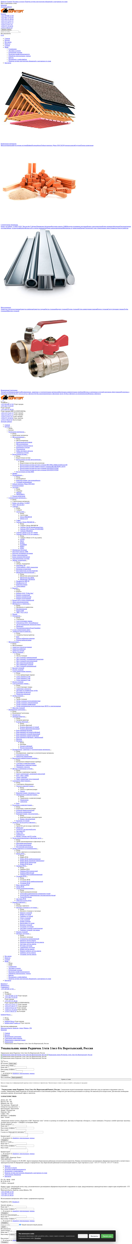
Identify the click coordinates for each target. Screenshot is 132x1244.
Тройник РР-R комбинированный (31, 874)
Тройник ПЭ (20, 834)
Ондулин (78, 145)
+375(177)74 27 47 (7, 416)
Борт (17, 636)
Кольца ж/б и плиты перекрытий (36, 228)
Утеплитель (88, 228)
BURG (22, 543)
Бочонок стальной (26, 925)
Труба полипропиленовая (24, 888)
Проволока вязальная (23, 694)
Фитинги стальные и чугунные (26, 907)
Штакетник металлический (25, 572)
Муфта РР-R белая (26, 864)
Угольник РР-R (25, 883)
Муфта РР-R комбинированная (30, 859)
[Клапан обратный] (29, 722)
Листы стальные (50, 309)
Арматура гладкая (39, 309)
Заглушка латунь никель (28, 944)
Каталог (7, 40)
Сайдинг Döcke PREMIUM (25, 522)
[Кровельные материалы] (25, 432)
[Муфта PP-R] (25, 854)
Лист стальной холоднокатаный (26, 661)
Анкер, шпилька (21, 777)
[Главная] (12, 399)
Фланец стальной (22, 932)
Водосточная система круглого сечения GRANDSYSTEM (39, 468)
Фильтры (19, 741)
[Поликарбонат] (22, 475)
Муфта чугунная (25, 914)
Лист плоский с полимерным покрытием (29, 659)
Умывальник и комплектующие (26, 794)
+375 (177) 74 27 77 (7, 413)
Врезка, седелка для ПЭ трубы (26, 836)
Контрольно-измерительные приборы (71, 392)
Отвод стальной (25, 918)
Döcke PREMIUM (26, 517)
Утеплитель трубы (22, 755)
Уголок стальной (73, 309)
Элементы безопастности (24, 445)
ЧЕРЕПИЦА (20, 494)
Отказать (83, 1236)
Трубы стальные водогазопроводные (28, 701)
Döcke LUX (24, 518)
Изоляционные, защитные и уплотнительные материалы (40, 392)
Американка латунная (27, 947)
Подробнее (38, 1238)
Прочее (82, 228)
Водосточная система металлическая (28, 459)
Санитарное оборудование (112, 392)
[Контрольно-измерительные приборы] (38, 758)
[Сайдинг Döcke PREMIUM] (35, 522)
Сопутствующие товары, (24, 621)
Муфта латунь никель (27, 949)
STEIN (22, 539)
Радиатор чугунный (22, 821)
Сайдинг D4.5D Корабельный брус (31, 527)
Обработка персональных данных (20, 56)
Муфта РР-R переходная (28, 862)
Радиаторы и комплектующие (22, 805)
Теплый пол (5, 392)
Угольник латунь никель (28, 954)
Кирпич (22, 228)
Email (3, 1071)
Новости (3, 1)
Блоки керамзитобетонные (111, 226)
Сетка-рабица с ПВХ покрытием (27, 567)
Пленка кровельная (87, 145)
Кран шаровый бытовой (24, 730)
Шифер (29, 145)
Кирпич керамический (23, 597)
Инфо (6, 47)
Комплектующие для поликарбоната (28, 480)
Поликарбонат (36, 145)
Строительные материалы (9, 225)
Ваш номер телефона (8, 1069)
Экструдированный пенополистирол (28, 624)
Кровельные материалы (8, 143)
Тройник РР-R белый (27, 873)
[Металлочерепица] (25, 437)
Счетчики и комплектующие (25, 763)
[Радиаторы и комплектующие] (33, 805)
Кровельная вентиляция (24, 442)
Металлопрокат (6, 307)
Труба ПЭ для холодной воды (26, 829)
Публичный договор (15, 52)
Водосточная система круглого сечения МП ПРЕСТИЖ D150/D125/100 (43, 465)
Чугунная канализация (23, 845)
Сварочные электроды (23, 689)
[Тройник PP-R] (26, 866)
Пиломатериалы (21, 609)
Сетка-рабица (20, 586)
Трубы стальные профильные (26, 704)
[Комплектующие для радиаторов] (38, 814)
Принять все (107, 1236)
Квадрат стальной (62, 309)
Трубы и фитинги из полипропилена (76, 394)
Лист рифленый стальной (24, 664)
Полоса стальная (102, 309)
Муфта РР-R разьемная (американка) (32, 860)
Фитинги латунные (22, 933)
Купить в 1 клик (66, 1079)
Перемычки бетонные (43, 226)
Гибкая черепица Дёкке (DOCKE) (52, 145)
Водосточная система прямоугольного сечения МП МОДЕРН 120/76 (42, 466)
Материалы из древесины (71, 228)
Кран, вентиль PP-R (22, 885)
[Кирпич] (18, 588)
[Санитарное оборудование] (30, 781)
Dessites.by (15, 1202)
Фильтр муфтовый (26, 746)
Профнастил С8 (21, 583)
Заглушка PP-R (21, 899)
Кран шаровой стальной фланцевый (28, 734)
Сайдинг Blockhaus (26, 531)
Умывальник (24, 800)
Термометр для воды (23, 767)
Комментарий (5, 1136)
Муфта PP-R (20, 854)
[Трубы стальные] (24, 696)
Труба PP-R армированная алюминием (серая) (35, 893)
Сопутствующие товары (116, 309)
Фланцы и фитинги (94, 394)
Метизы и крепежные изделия (93, 392)
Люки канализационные (55, 228)
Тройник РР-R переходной (29, 871)
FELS (22, 541)
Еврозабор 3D (20, 565)
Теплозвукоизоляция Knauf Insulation (28, 628)
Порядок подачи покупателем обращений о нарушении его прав (46, 1)
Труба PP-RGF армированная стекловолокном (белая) (38, 895)
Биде (17, 803)
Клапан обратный (22, 722)
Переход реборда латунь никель (30, 951)
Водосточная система (20, 145)
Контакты (8, 63)
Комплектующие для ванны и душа (28, 793)
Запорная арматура (15, 392)
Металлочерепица (7, 145)
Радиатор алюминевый (23, 812)
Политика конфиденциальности (19, 54)
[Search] (4, 401)
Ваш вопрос (5, 1238)
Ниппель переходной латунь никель (32, 942)
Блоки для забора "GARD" (9, 226)
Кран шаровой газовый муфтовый (27, 735)
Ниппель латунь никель (28, 940)
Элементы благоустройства (119, 228)
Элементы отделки (22, 452)
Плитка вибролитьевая (23, 640)
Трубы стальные (17, 696)
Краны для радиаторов (27, 819)
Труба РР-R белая (26, 897)
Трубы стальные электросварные (27, 702)
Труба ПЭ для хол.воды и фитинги (23, 394)
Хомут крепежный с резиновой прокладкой (30, 774)
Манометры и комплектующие (26, 765)
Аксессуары (20, 511)
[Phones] (1, 401)
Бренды (11, 57)
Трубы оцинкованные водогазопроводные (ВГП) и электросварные (38, 706)
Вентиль (19, 739)
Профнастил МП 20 (22, 581)
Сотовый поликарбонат (24, 482)
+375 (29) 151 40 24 (7, 409)
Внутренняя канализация (24, 847)
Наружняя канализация (24, 843)
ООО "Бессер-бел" (24, 226)
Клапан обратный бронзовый (30, 729)
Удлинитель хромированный (29, 939)
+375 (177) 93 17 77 (7, 414)
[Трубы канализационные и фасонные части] (42, 838)
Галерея (9, 1)
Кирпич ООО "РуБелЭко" (25, 593)
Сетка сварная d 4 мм (23, 676)
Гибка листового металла (24, 451)
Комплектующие (21, 584)
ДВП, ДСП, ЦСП (22, 612)
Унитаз (22, 791)
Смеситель (23, 801)
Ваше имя (4, 1067)
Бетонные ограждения (23, 569)
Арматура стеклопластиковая (10, 309)
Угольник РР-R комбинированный (31, 881)
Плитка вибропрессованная (25, 638)
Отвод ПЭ (19, 833)
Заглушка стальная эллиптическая (31, 928)
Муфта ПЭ (19, 827)
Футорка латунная (26, 946)
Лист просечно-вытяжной (24, 663)
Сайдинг (33, 226)
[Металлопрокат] (19, 642)
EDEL (22, 548)
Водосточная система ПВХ (25, 472)
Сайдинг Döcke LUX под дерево (27, 532)
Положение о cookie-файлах (18, 59)
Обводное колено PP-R (23, 900)
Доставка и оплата (18, 1)
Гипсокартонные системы (20, 558)
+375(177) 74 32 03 (7, 418)
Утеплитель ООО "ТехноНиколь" (27, 623)
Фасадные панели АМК (59, 226)
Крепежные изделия (23, 447)
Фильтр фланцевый (26, 748)
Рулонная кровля (69, 145)
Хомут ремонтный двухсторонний (27, 779)
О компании (13, 49)
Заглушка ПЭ (20, 831)
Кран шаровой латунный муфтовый (28, 732)
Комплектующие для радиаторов (27, 814)
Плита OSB (20, 610)
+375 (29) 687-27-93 (7, 404)
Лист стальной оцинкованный (26, 666)
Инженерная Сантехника (9, 390)
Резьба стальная (25, 921)
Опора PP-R (20, 886)
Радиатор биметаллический (25, 810)
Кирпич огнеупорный (23, 598)
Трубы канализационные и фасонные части (49, 394)
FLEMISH (23, 544)
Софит (18, 520)
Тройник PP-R (21, 866)
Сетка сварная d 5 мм (23, 680)
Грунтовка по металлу (23, 692)
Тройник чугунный (26, 916)
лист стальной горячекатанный (26, 657)
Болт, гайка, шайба (22, 775)
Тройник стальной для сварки (30, 930)
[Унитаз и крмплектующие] (34, 786)
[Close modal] (13, 1124)
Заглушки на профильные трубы (27, 690)
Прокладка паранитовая (24, 756)
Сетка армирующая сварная (88, 309)
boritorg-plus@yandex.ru (12, 1023)
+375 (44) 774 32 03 (7, 406)
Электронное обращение (13, 1174)
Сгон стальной (25, 919)
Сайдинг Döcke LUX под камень (27, 534)
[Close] (7, 1227)
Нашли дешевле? (17, 1077)
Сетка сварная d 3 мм (23, 678)
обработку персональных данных (24, 1073)
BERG (22, 546)
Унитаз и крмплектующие (24, 786)
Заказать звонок (6, 29)
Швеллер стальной (13, 311)
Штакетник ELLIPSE (27, 577)
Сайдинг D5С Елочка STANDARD (31, 529)
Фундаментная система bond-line (27, 571)
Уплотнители (20, 449)
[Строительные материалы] (26, 498)
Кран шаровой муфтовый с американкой (29, 737)
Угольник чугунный (27, 926)
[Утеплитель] (21, 616)
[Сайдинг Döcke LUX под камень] (39, 534)
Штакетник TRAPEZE (27, 579)
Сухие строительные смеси (101, 228)
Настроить (94, 1236)
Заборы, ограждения (13, 228)
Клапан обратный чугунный (29, 727)
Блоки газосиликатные (94, 226)
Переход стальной (26, 913)
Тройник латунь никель (28, 952)
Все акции (8, 42)
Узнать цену (12, 1063)
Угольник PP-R (21, 876)
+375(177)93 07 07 (7, 420)
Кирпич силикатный (23, 595)
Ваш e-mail (4, 1130)
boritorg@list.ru (9, 1021)
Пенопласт (19, 626)
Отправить (5, 1075)
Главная (7, 38)
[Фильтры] (23, 741)
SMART (19, 492)
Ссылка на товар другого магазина (13, 1132)
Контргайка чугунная (27, 923)
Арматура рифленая (26, 309)
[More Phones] (15, 989)
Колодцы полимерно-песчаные (77, 226)
